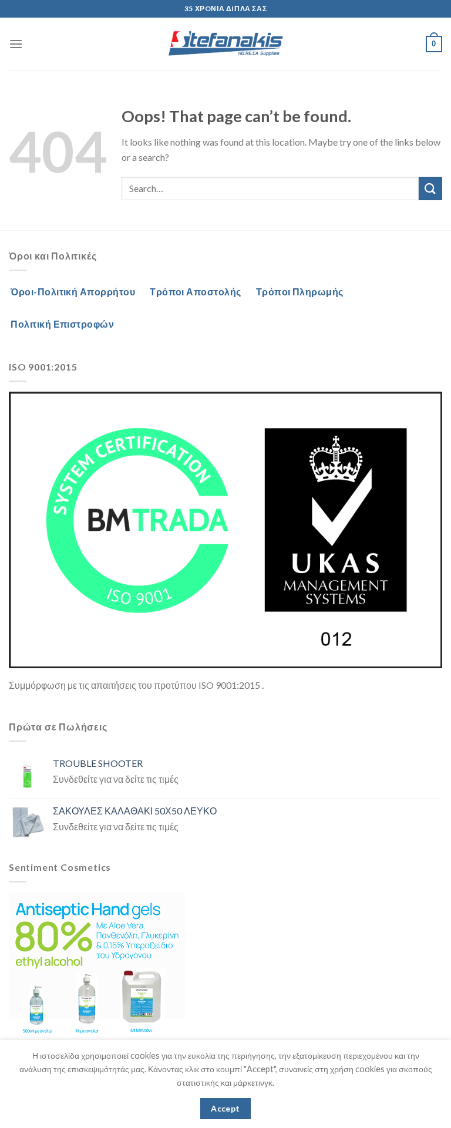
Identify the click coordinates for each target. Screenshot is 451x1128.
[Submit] (430, 188)
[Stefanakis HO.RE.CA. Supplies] (225, 44)
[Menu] (16, 43)
